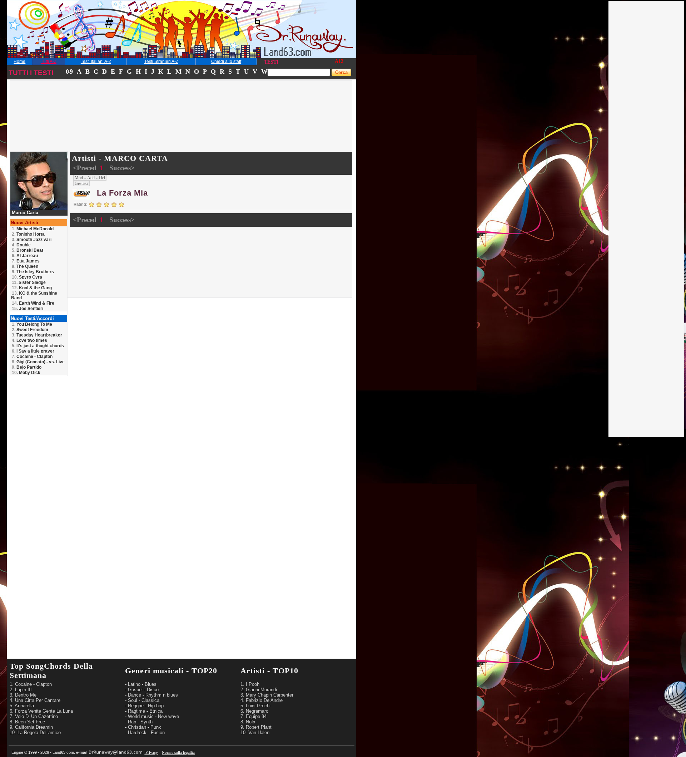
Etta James (26, 261)
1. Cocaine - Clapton (31, 684)
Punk (155, 727)
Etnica (156, 711)
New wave (168, 716)
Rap (132, 721)
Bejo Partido (26, 367)
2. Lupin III (21, 689)
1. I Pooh (249, 684)
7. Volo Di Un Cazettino (34, 716)
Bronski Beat (27, 250)
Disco (153, 689)
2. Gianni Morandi (258, 689)
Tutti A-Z (48, 61)
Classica (150, 700)
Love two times (29, 340)
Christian (137, 727)
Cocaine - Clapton (32, 356)
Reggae (136, 705)
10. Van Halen (254, 732)
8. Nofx (247, 721)
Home (19, 61)
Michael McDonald (33, 228)
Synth (146, 721)
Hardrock (137, 732)
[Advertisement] (646, 108)
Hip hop (156, 705)
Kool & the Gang (32, 287)
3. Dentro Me (23, 695)
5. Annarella (22, 705)
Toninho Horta (28, 234)
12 (340, 61)
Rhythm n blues (161, 695)
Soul (132, 700)
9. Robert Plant (256, 727)
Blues (150, 684)
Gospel (135, 689)
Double (21, 244)
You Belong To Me (32, 324)
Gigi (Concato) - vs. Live (38, 361)
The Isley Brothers (33, 271)
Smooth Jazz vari (31, 239)
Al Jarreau (25, 255)
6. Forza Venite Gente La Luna (41, 711)
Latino (134, 684)
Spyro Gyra (27, 277)
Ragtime (136, 711)
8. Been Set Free (27, 721)
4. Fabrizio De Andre (261, 700)
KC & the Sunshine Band (34, 295)
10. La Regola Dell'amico (35, 732)
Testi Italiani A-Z (96, 61)
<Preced (85, 168)
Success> (122, 168)
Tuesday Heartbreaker (37, 335)
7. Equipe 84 (253, 716)
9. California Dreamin (31, 727)
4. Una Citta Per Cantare (35, 700)
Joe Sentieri (27, 308)
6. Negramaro (254, 711)
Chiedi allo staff (226, 61)
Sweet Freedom (30, 329)
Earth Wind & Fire (33, 303)
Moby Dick (26, 372)
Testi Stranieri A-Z (161, 61)
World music (141, 716)
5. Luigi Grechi (255, 705)
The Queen (25, 266)
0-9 (69, 71)
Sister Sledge (29, 282)
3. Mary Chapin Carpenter (266, 695)
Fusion (158, 732)
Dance (134, 695)
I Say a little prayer (33, 351)
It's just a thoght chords (38, 345)
